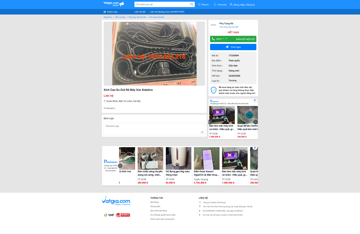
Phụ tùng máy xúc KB (228, 26)
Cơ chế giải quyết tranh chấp (162, 214)
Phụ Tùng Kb (226, 23)
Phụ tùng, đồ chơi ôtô (137, 17)
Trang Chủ (108, 17)
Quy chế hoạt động (158, 210)
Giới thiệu (154, 202)
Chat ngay (236, 46)
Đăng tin (205, 4)
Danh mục (112, 11)
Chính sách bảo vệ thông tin (162, 219)
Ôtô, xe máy (120, 17)
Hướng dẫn (155, 206)
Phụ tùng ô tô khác (156, 17)
